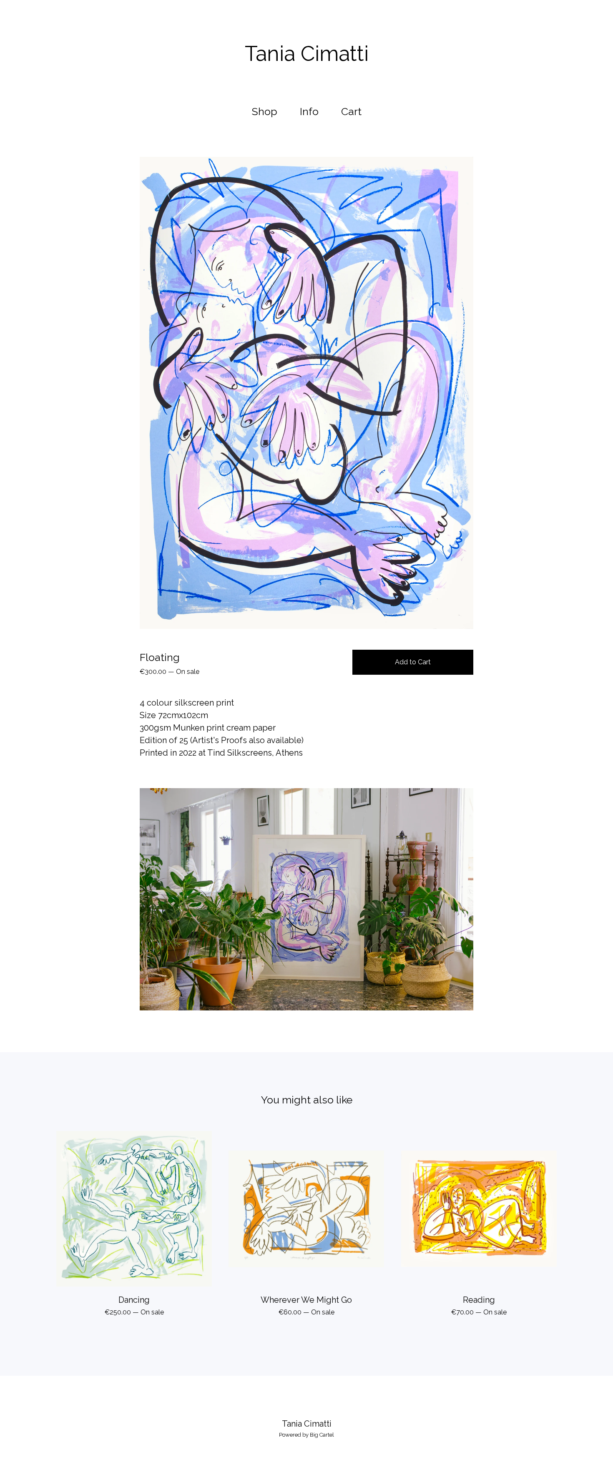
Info (309, 111)
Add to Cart (413, 662)
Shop (264, 111)
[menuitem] (264, 111)
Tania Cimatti (307, 54)
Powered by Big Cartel (306, 1435)
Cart (354, 110)
